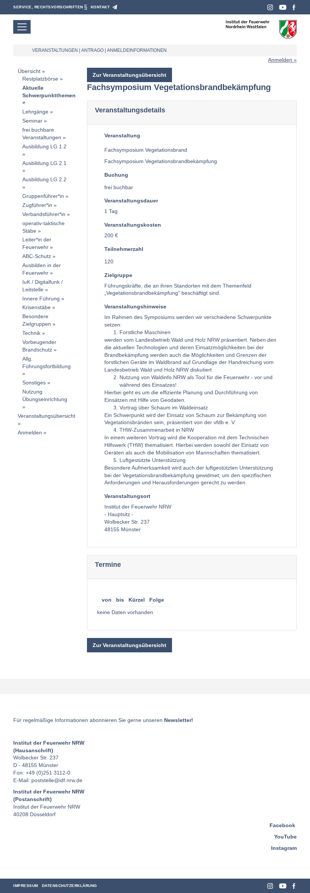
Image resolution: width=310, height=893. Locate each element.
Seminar (32, 121)
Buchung (116, 175)
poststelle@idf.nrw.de (56, 780)
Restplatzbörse (40, 79)
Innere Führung (41, 299)
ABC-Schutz (36, 256)
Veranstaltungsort (127, 496)
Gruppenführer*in (43, 196)
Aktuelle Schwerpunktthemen (49, 91)
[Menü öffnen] (22, 27)
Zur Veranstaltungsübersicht (129, 75)
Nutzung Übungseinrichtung (44, 395)
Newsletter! (178, 720)
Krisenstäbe (36, 307)
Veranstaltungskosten (132, 225)
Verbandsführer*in (43, 214)
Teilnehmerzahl (123, 249)
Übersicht (29, 71)
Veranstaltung (122, 135)
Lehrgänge (35, 112)
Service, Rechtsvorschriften (48, 7)
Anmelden (280, 60)
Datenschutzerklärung (69, 886)
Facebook (294, 7)
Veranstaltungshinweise (135, 306)
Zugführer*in (37, 205)
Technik (31, 333)
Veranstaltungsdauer (131, 201)
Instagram (270, 7)
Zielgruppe (118, 275)
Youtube (283, 7)
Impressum (25, 886)
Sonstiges (34, 383)
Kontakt (100, 7)
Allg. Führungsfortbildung (46, 362)
